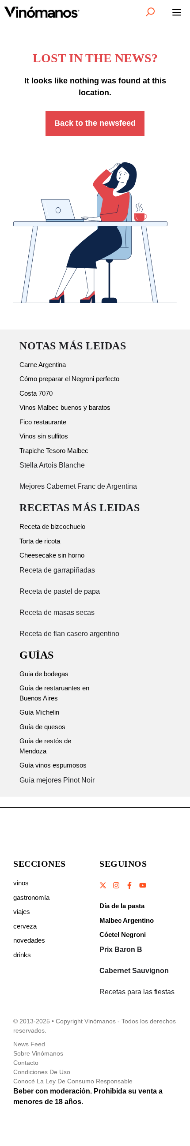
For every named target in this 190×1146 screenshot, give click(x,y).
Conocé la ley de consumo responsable (73, 1081)
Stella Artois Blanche (52, 465)
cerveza (25, 926)
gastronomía (31, 897)
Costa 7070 (36, 393)
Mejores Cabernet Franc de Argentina (78, 486)
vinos (21, 883)
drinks (22, 955)
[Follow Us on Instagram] (116, 885)
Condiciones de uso (41, 1071)
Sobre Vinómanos (38, 1053)
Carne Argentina (42, 364)
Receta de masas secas (57, 612)
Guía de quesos (42, 726)
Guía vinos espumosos (53, 765)
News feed (29, 1044)
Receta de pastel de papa (59, 591)
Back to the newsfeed (95, 123)
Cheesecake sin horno (51, 555)
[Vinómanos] (42, 12)
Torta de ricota (39, 541)
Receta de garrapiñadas (57, 570)
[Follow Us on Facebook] (129, 885)
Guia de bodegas (43, 674)
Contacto (25, 1062)
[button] (150, 12)
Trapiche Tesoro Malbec (53, 450)
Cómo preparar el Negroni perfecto (69, 378)
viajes (21, 911)
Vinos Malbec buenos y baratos (64, 407)
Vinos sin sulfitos (43, 436)
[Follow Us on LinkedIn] (142, 885)
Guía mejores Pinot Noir (57, 780)
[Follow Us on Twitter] (103, 885)
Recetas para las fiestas (137, 992)
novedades (29, 940)
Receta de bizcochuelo (52, 526)
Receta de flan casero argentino (69, 633)
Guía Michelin (39, 712)
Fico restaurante (42, 422)
